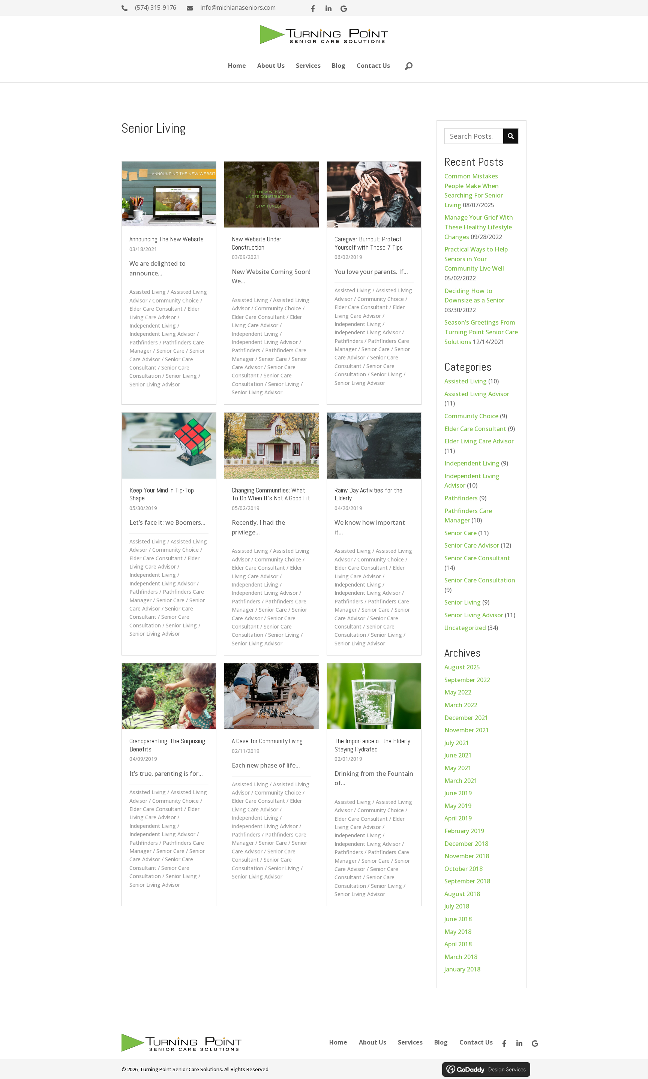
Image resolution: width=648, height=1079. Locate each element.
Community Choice (175, 300)
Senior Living (181, 375)
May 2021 (457, 768)
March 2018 (460, 957)
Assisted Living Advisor (476, 394)
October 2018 (463, 869)
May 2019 (457, 806)
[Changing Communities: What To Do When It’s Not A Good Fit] (271, 534)
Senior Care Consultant (477, 558)
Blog (441, 1042)
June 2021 (458, 755)
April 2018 (458, 944)
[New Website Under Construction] (271, 283)
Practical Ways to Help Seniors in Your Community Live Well (476, 258)
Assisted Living (147, 291)
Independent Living (152, 325)
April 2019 (458, 818)
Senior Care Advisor (471, 545)
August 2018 (462, 894)
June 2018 (458, 919)
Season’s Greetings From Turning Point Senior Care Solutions (481, 332)
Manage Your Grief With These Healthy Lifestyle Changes (478, 227)
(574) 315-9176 (155, 7)
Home (338, 1042)
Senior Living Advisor (154, 384)
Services (410, 1042)
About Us (372, 1042)
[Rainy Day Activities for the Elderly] (374, 534)
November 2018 (466, 856)
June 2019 (458, 793)
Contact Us (476, 1042)
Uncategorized (465, 628)
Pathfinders (143, 342)
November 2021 (466, 730)
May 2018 (457, 932)
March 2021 (460, 781)
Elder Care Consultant (156, 308)
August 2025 (462, 667)
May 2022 (457, 692)
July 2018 (456, 906)
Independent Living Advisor (162, 333)
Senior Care (170, 350)
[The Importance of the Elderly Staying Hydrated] (374, 784)
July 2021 (456, 743)
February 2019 (464, 831)
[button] (313, 9)
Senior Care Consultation (479, 580)
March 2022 (460, 705)
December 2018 (466, 844)
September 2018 (467, 881)
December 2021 (466, 718)
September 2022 (467, 680)
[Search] (510, 136)
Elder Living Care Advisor (479, 441)
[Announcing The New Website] (169, 283)
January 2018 (462, 969)
